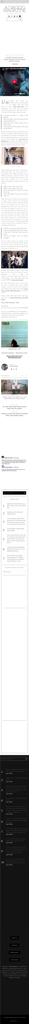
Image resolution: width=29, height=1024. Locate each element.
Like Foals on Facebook (8, 352)
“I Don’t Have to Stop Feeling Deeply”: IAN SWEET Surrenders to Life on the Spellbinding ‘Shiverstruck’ (16, 549)
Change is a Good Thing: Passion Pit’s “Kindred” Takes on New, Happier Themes (14, 413)
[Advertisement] (14, 38)
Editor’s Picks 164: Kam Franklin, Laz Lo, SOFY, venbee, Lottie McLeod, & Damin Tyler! (16, 505)
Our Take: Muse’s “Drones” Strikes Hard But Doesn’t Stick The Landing (14, 406)
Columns (7, 55)
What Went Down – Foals (14, 349)
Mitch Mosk (15, 64)
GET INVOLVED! (14, 959)
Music (10, 55)
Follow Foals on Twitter (21, 352)
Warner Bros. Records (17, 280)
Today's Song (14, 55)
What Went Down (18, 106)
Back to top (13, 1021)
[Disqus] (14, 437)
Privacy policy (14, 952)
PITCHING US (14, 945)
